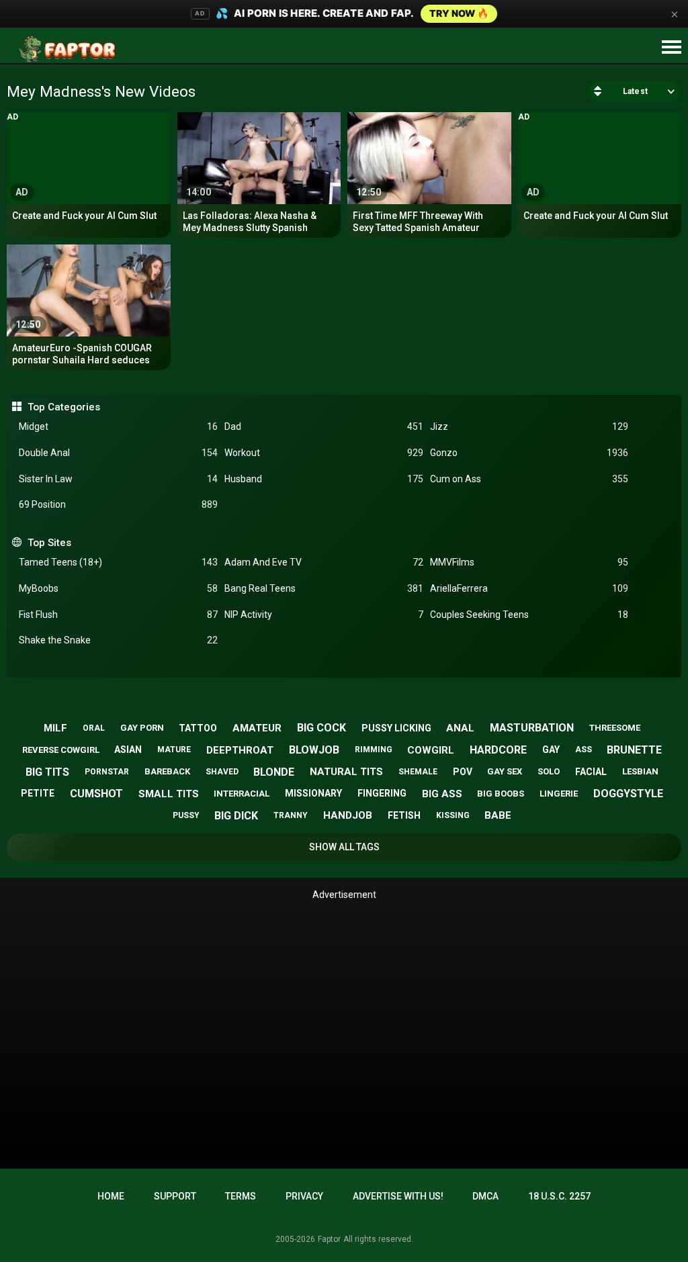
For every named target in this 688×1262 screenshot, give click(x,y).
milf (55, 728)
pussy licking (396, 728)
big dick (236, 815)
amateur (257, 728)
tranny (290, 815)
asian (128, 749)
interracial (241, 793)
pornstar (107, 771)
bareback (167, 771)
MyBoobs (118, 588)
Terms (240, 1196)
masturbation (532, 727)
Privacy (304, 1196)
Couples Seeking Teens (529, 614)
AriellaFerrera (529, 588)
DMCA (485, 1196)
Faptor (329, 1239)
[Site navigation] (671, 47)
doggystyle (628, 793)
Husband (323, 479)
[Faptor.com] (69, 49)
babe (497, 815)
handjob (347, 815)
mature (174, 749)
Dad (323, 426)
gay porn (142, 728)
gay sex (504, 771)
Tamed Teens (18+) (118, 562)
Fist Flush (118, 614)
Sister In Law (118, 479)
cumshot (96, 793)
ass (583, 749)
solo (549, 771)
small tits (168, 794)
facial (591, 771)
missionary (313, 793)
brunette (634, 749)
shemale (417, 771)
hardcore (498, 749)
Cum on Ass (529, 479)
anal (460, 728)
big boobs (500, 793)
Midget (118, 426)
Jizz (529, 426)
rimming (373, 749)
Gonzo (529, 452)
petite (37, 793)
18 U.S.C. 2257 (559, 1196)
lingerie (559, 793)
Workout (323, 452)
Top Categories (63, 407)
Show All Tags (344, 847)
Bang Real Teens (323, 588)
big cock (321, 727)
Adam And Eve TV (323, 562)
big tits (47, 772)
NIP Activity (323, 614)
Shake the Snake (118, 640)
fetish (404, 815)
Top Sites (49, 543)
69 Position (118, 504)
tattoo (198, 728)
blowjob (314, 749)
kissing (453, 815)
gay (551, 749)
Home (110, 1196)
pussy (186, 815)
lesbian (640, 771)
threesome (614, 728)
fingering (381, 793)
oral (94, 728)
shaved (222, 771)
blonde (273, 772)
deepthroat (239, 750)
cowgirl (430, 750)
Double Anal (118, 452)
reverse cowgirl (60, 750)
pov (462, 771)
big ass (442, 794)
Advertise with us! (398, 1196)
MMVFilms (529, 562)
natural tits (346, 772)
